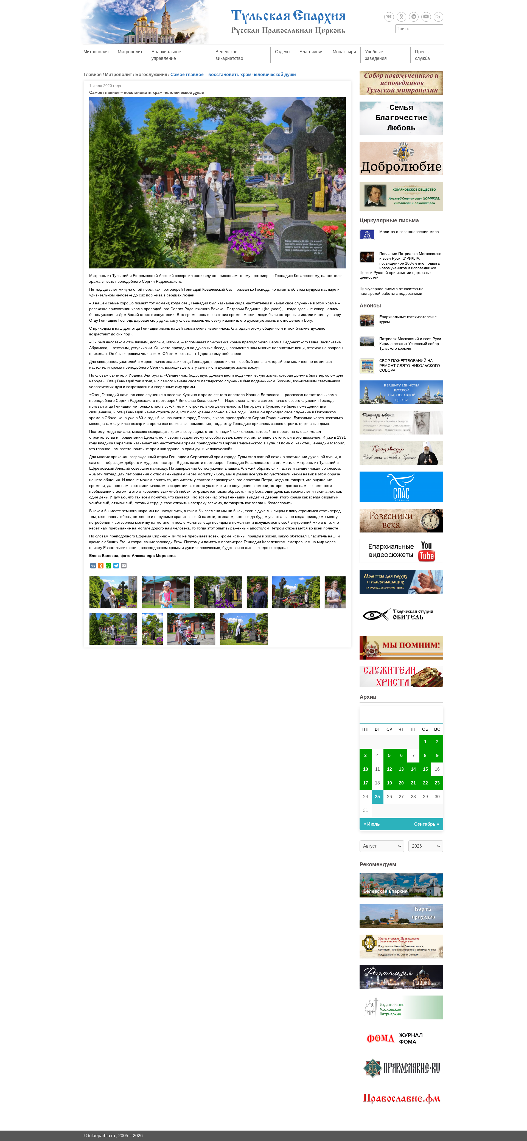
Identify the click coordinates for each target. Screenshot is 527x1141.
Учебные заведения (376, 55)
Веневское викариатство (229, 55)
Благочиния (311, 51)
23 (437, 783)
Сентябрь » (426, 824)
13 (401, 769)
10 (365, 769)
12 (389, 769)
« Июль (372, 824)
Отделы (282, 51)
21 (413, 783)
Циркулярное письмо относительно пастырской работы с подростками (392, 291)
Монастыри (344, 51)
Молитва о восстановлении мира (409, 231)
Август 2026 (402, 714)
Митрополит (130, 51)
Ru (438, 16)
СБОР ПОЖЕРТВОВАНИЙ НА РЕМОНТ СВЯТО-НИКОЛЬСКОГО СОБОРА (409, 365)
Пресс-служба (422, 55)
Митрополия (96, 51)
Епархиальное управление (166, 55)
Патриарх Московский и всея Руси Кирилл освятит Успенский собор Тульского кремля (410, 344)
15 (425, 769)
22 (425, 783)
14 (413, 769)
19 (389, 783)
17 (365, 783)
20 (401, 783)
